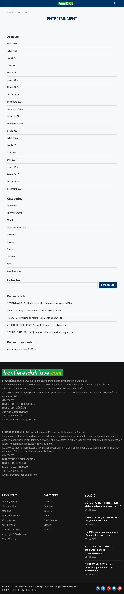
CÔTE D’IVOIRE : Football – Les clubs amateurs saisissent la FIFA (39, 303)
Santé (10, 249)
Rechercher (13, 280)
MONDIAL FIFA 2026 (17, 227)
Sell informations (11, 530)
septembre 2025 (15, 123)
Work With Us (9, 539)
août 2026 (12, 43)
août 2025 (12, 130)
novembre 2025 (15, 109)
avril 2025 (11, 159)
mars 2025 (12, 167)
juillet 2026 (12, 51)
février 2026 (13, 87)
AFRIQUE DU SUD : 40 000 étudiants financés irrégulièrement (37, 325)
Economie (12, 205)
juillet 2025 (12, 138)
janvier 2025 (13, 181)
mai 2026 (11, 65)
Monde (10, 220)
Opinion (11, 234)
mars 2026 (12, 80)
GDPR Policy (9, 525)
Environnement (14, 213)
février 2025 (13, 174)
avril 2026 (11, 72)
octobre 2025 (13, 116)
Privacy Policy (9, 501)
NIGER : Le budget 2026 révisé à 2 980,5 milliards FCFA (34, 310)
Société (11, 256)
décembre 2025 (15, 101)
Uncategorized (14, 271)
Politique (11, 242)
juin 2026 (11, 58)
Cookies (6, 511)
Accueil (10, 12)
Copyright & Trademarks (15, 534)
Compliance (8, 520)
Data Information (11, 515)
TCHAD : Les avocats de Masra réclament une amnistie (34, 318)
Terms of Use (9, 506)
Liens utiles (10, 495)
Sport (10, 263)
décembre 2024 (15, 189)
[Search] (115, 3)
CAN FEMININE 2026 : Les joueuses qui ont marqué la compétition (40, 332)
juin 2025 (11, 145)
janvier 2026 (13, 94)
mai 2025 (11, 152)
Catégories (51, 495)
